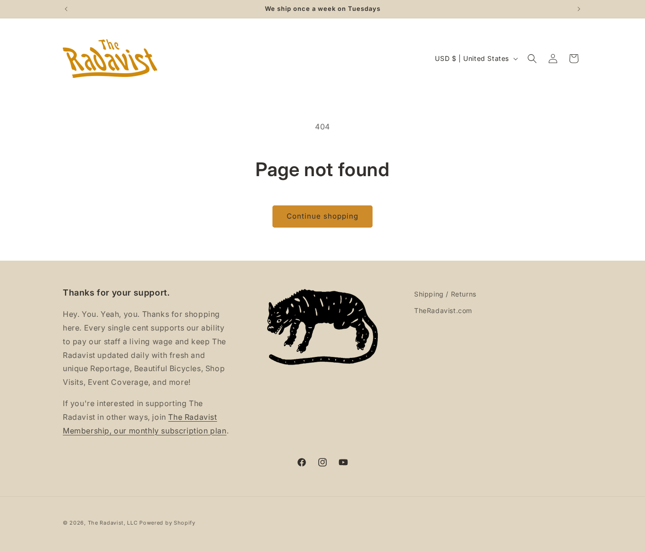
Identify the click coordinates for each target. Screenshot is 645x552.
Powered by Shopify (167, 522)
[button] (532, 58)
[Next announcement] (579, 9)
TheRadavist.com (443, 310)
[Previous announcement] (66, 9)
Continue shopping (322, 216)
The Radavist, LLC (113, 522)
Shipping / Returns (445, 294)
